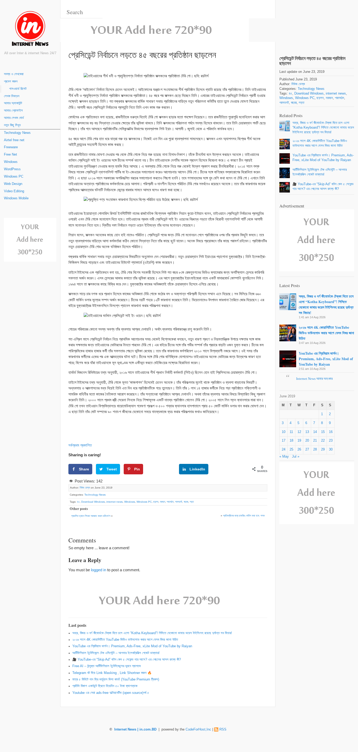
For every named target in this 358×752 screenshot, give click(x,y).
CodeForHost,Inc (198, 729)
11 (291, 432)
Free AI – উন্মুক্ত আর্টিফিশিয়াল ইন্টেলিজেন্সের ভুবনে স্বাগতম (106, 666)
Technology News (17, 133)
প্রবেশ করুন (11, 81)
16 (331, 432)
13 (307, 432)
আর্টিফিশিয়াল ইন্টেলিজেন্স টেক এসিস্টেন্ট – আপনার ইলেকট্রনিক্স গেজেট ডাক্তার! (116, 653)
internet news (114, 501)
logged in (98, 570)
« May (284, 456)
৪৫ (78, 501)
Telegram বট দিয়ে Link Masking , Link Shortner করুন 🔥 (112, 673)
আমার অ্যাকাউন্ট (13, 103)
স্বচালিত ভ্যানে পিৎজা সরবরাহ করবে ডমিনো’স (90, 515)
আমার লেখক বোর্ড (14, 118)
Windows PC (13, 176)
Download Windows (93, 501)
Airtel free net (14, 140)
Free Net (10, 154)
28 (315, 449)
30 (331, 449)
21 (315, 440)
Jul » (295, 456)
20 (307, 440)
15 (323, 432)
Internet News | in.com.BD (135, 729)
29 (323, 449)
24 (283, 449)
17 (283, 440)
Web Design (13, 184)
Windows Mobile (16, 198)
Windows (11, 162)
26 (299, 449)
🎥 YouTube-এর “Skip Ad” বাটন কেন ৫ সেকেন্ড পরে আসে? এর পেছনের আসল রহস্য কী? (126, 659)
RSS (222, 729)
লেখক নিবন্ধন (11, 96)
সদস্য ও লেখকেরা (14, 74)
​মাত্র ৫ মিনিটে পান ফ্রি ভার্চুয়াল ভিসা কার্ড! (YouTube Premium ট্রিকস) (115, 679)
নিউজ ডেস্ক (85, 487)
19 (299, 440)
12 (299, 432)
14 (315, 432)
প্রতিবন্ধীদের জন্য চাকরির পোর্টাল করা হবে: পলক (244, 515)
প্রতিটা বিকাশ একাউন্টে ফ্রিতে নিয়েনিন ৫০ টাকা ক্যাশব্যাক (104, 686)
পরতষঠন (170, 501)
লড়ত (192, 501)
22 (323, 440)
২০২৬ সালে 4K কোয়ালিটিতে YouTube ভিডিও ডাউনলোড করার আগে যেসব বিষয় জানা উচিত (125, 639)
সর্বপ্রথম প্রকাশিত (80, 445)
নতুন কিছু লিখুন (12, 125)
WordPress (12, 169)
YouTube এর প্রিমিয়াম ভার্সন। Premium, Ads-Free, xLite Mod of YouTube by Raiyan (132, 646)
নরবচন (162, 501)
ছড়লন (155, 501)
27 (307, 449)
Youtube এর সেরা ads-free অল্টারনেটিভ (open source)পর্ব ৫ (110, 693)
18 (291, 440)
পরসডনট (178, 501)
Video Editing (14, 191)
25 (291, 449)
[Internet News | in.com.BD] (30, 29)
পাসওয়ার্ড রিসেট (17, 89)
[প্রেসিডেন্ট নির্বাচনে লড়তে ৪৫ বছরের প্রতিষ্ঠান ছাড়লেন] (316, 23)
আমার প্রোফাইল (13, 110)
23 (331, 440)
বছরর (186, 501)
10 (283, 432)
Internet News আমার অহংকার (314, 379)
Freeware (11, 147)
